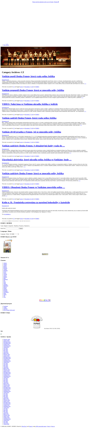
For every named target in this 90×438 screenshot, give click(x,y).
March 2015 (6, 353)
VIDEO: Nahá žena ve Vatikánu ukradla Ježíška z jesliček (30, 104)
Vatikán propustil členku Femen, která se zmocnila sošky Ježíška (33, 90)
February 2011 (6, 415)
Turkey (5, 294)
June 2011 (5, 410)
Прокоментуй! (5, 79)
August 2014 (6, 362)
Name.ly (31, 426)
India (4, 278)
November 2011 (7, 403)
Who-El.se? (24, 426)
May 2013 (5, 381)
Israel (4, 282)
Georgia (5, 274)
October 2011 (6, 405)
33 (26, 221)
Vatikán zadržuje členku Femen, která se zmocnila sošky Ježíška (33, 173)
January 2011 (6, 416)
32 (24, 221)
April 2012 (5, 397)
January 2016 (6, 340)
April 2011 (5, 412)
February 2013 (6, 385)
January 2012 (6, 401)
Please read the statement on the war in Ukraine (42, 2)
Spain (4, 293)
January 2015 (6, 355)
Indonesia (5, 279)
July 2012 (5, 393)
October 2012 (6, 390)
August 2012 (6, 392)
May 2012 (5, 396)
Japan (4, 283)
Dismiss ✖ (56, 2)
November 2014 (7, 358)
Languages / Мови (5, 234)
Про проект (6, 45)
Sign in (48, 426)
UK (4, 295)
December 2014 (6, 357)
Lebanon (5, 284)
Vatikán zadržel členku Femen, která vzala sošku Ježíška (29, 118)
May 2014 (5, 366)
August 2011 (6, 407)
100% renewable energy (41, 426)
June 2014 (5, 364)
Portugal (5, 289)
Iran (4, 280)
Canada (5, 269)
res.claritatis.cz (7, 214)
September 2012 (7, 391)
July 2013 (5, 378)
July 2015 (5, 348)
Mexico (5, 287)
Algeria (5, 263)
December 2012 (6, 387)
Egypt (4, 271)
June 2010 (5, 422)
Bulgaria (5, 268)
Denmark (5, 270)
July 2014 (5, 363)
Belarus (5, 266)
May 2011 (5, 411)
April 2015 (5, 352)
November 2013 (7, 373)
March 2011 (6, 414)
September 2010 (7, 419)
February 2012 (6, 400)
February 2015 (6, 354)
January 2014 (6, 371)
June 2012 (5, 395)
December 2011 (6, 402)
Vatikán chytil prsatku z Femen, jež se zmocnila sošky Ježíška (31, 132)
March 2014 (6, 368)
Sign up (53, 426)
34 (27, 221)
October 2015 (6, 344)
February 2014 (6, 369)
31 (22, 221)
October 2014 (6, 359)
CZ (14, 86)
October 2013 (6, 374)
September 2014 (7, 361)
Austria (5, 265)
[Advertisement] (45, 433)
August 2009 (6, 424)
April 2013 (5, 382)
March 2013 (6, 383)
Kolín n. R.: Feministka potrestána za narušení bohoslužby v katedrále (36, 202)
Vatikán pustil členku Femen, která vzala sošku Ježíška (28, 76)
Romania (5, 290)
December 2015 (6, 342)
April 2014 (5, 367)
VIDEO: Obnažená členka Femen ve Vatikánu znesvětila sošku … (33, 187)
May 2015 (5, 350)
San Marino (6, 292)
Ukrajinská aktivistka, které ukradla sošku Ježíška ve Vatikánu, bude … (37, 159)
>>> (85, 83)
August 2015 (6, 347)
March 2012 (6, 398)
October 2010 (6, 417)
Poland (4, 288)
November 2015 (7, 343)
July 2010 (5, 421)
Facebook (5, 306)
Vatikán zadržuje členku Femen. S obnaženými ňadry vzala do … (33, 145)
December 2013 (6, 372)
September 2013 (7, 376)
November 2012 (7, 388)
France (4, 273)
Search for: (3, 228)
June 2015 (5, 349)
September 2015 (7, 345)
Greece (5, 275)
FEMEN (37, 86)
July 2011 (5, 408)
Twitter (5, 307)
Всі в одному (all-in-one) (9, 310)
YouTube (5, 308)
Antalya (5, 264)
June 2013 (5, 379)
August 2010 (6, 420)
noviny (21, 86)
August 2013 (6, 377)
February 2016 (6, 339)
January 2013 (6, 386)
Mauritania (5, 285)
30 (20, 221)
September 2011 (7, 406)
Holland (5, 277)
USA (4, 297)
